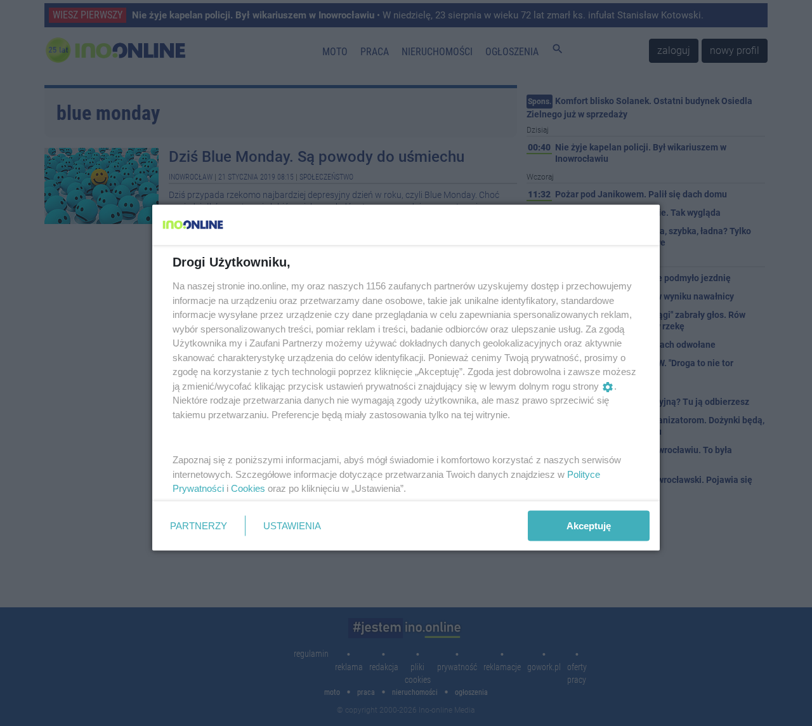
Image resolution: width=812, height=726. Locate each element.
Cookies (248, 488)
